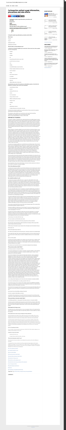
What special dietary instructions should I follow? (15, 356)
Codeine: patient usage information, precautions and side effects (52, 38)
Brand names (10, 367)
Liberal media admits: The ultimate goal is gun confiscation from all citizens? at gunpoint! (51, 46)
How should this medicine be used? (13, 350)
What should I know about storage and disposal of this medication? (17, 361)
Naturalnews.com (50, 52)
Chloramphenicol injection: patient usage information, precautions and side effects (52, 20)
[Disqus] (24, 387)
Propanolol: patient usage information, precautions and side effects (52, 32)
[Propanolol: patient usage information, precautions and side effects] (46, 32)
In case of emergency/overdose (12, 363)
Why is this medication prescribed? (13, 348)
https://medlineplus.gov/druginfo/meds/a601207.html (15, 369)
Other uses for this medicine (12, 352)
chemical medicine (17, 371)
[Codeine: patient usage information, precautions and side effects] (46, 38)
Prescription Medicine (29, 371)
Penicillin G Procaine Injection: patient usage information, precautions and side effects (52, 26)
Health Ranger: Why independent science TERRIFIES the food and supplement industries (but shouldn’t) (53, 14)
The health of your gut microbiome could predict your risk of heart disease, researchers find (51, 55)
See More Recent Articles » (48, 42)
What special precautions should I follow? (14, 354)
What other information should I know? (13, 365)
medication (21, 371)
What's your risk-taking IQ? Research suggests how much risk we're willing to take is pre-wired (51, 64)
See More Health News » (47, 67)
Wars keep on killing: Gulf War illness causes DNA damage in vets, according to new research (51, 50)
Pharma (24, 371)
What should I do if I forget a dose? (13, 358)
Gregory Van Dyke (18, 14)
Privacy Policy (33, 427)
